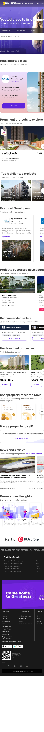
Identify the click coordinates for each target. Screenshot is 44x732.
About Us (4, 618)
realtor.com (22, 618)
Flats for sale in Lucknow (12, 566)
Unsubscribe (5, 634)
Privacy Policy (6, 629)
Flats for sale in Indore (11, 569)
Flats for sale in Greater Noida (14, 561)
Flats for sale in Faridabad (12, 571)
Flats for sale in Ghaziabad (13, 563)
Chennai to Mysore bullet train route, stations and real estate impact (15, 476)
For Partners (6, 621)
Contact (14, 106)
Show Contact (15, 339)
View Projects (15, 81)
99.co (21, 621)
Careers (4, 616)
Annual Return (6, 626)
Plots (33, 30)
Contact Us (5, 631)
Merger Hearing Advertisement (7, 637)
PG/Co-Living (21, 30)
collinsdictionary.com (26, 624)
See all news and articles (34, 453)
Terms (4, 624)
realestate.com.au (25, 616)
